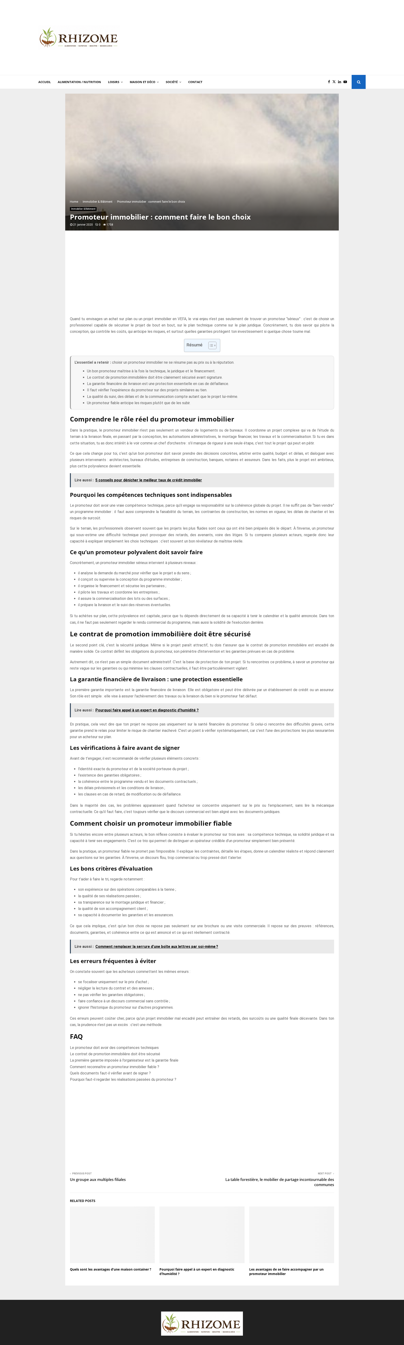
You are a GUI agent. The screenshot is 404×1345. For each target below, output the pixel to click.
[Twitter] (335, 82)
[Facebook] (330, 82)
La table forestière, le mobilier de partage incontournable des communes (279, 1182)
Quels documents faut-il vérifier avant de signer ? (110, 1073)
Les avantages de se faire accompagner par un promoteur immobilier (286, 1271)
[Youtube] (346, 82)
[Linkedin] (340, 82)
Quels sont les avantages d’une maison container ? (110, 1269)
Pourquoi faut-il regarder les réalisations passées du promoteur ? (123, 1079)
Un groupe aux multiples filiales (98, 1179)
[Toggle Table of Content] (210, 345)
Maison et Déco (142, 82)
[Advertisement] (280, 37)
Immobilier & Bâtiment (83, 209)
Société (172, 82)
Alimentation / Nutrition (79, 82)
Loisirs (113, 82)
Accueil (44, 82)
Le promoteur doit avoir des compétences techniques (114, 1047)
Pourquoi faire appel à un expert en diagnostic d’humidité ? (196, 1271)
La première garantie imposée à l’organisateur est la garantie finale (124, 1060)
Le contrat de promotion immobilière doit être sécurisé (115, 1054)
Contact (195, 82)
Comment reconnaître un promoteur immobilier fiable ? (114, 1067)
